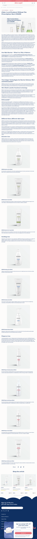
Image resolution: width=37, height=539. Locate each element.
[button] (3, 490)
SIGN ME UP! (23, 533)
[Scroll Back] (2, 481)
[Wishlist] (4, 3)
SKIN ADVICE (4, 7)
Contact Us (3, 514)
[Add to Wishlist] (11, 475)
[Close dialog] (32, 523)
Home (1, 7)
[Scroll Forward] (34, 481)
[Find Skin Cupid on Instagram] (1, 510)
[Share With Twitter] (20, 467)
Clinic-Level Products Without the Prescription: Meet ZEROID (15, 7)
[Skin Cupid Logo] (18, 3)
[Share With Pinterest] (23, 467)
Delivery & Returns (4, 516)
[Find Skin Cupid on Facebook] (3, 510)
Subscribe (22, 508)
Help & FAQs (3, 519)
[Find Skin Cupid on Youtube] (8, 510)
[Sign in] (32, 3)
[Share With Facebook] (18, 467)
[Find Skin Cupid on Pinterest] (6, 510)
